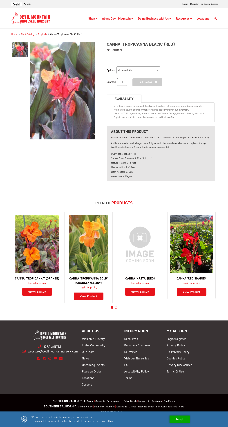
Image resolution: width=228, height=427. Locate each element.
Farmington (113, 401)
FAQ (127, 365)
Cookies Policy (176, 358)
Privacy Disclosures (179, 365)
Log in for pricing (37, 283)
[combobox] (16, 4)
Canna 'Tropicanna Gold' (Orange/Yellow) (88, 280)
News (85, 358)
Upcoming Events (93, 365)
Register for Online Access (204, 4)
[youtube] (55, 358)
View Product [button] (37, 292)
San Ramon (169, 401)
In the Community (93, 345)
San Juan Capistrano (166, 406)
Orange (132, 406)
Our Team (88, 352)
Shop (91, 18)
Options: (111, 70)
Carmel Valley (85, 406)
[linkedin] (61, 358)
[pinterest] (49, 358)
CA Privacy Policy (178, 352)
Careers (87, 384)
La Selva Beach (128, 401)
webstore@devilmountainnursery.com (53, 351)
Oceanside (121, 406)
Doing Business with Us (153, 18)
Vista (181, 406)
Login (185, 4)
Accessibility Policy (136, 371)
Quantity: (111, 82)
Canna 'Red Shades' (192, 278)
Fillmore (110, 406)
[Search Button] (215, 18)
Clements (100, 401)
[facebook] (38, 358)
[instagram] (44, 358)
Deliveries (130, 352)
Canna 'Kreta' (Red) (140, 278)
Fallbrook (99, 406)
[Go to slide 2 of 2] (116, 307)
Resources (183, 18)
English (16, 4)
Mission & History (93, 339)
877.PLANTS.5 (52, 347)
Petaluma (157, 401)
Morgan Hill (144, 401)
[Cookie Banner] (114, 419)
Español (27, 4)
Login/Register (176, 339)
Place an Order (91, 371)
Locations (203, 18)
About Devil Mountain (116, 18)
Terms (128, 378)
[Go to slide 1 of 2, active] (112, 307)
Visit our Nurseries (136, 358)
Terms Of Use (175, 371)
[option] (27, 4)
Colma (90, 401)
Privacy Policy (176, 345)
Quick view (37, 244)
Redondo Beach (146, 406)
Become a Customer (137, 345)
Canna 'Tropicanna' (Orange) (37, 278)
